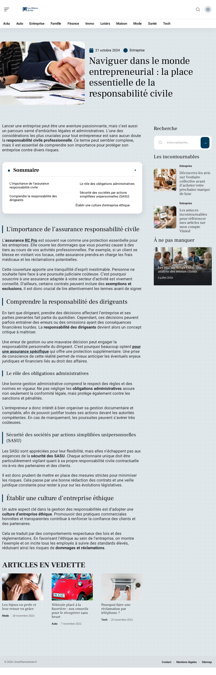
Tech (104, 620)
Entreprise (137, 50)
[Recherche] (198, 9)
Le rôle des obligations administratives (107, 183)
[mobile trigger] (7, 9)
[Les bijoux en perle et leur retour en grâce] (22, 587)
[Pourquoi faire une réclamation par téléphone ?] (121, 587)
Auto (54, 624)
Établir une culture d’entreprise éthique (103, 205)
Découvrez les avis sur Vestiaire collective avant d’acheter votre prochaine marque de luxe (195, 183)
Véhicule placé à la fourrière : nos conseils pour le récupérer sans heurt (70, 611)
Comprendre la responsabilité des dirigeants (33, 198)
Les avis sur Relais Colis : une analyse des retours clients (180, 270)
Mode (5, 616)
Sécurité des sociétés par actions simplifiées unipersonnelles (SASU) (104, 194)
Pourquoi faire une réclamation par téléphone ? (116, 609)
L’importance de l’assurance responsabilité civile (29, 185)
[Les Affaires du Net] (30, 9)
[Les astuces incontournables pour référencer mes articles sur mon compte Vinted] (165, 217)
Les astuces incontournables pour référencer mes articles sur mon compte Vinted (193, 220)
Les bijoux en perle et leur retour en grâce (19, 607)
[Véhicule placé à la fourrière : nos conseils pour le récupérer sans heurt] (72, 587)
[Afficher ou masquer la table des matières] (88, 170)
